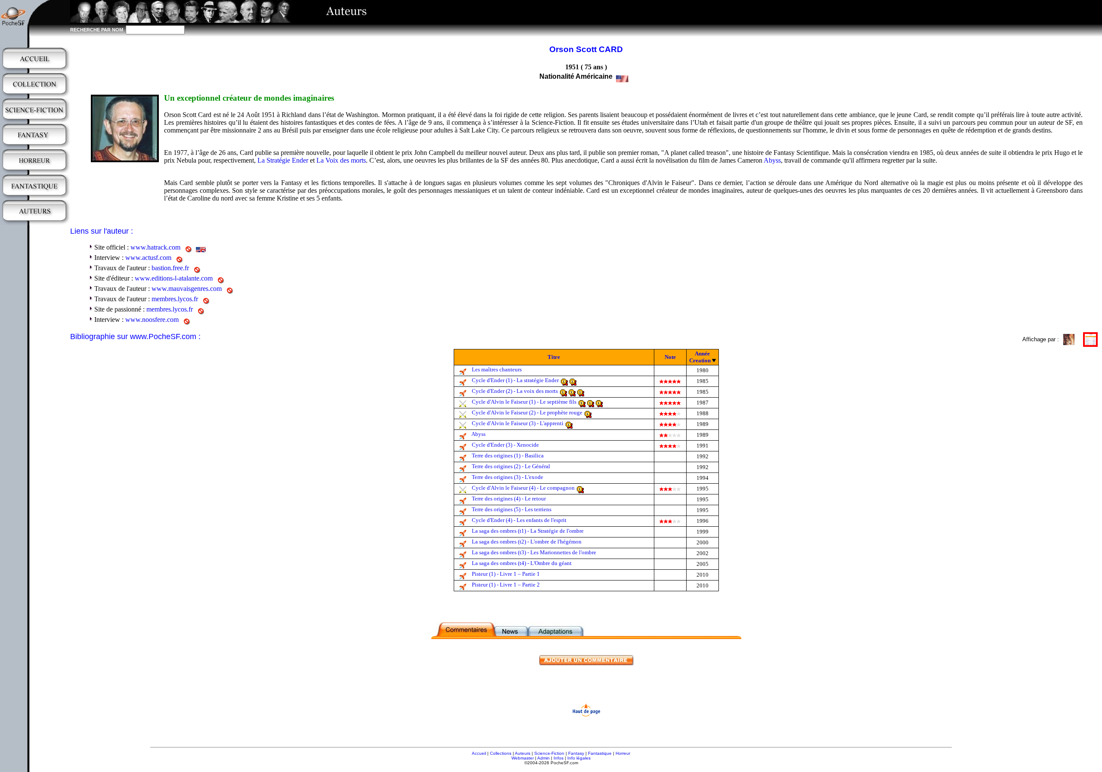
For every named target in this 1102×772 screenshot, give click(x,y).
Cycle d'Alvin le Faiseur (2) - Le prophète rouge (527, 412)
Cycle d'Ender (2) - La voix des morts (515, 391)
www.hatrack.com (155, 247)
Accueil (479, 753)
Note (670, 357)
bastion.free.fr (170, 268)
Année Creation (700, 357)
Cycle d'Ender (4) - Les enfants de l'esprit (519, 520)
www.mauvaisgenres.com (187, 288)
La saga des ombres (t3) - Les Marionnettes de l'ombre (534, 552)
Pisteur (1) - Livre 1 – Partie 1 (506, 574)
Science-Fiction (549, 753)
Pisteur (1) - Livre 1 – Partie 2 (506, 584)
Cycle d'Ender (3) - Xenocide (505, 445)
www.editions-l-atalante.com (174, 278)
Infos (558, 758)
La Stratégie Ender (282, 160)
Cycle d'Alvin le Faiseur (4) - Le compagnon (523, 488)
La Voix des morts (341, 160)
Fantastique (600, 753)
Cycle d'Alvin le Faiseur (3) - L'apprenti (517, 423)
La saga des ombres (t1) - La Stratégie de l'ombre (528, 531)
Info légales (579, 758)
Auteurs (522, 753)
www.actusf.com (148, 257)
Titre (554, 357)
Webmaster (522, 758)
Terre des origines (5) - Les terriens (511, 509)
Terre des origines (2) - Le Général (511, 466)
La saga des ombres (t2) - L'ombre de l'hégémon (527, 541)
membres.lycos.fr (175, 299)
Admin (543, 758)
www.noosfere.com (152, 319)
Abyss (772, 160)
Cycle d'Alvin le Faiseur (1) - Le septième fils (524, 401)
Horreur (623, 753)
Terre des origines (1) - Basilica (508, 455)
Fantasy (576, 753)
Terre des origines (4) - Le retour (509, 498)
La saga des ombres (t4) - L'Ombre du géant (522, 563)
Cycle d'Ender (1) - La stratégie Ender (515, 380)
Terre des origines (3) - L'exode (507, 477)
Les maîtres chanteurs (497, 369)
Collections (500, 753)
